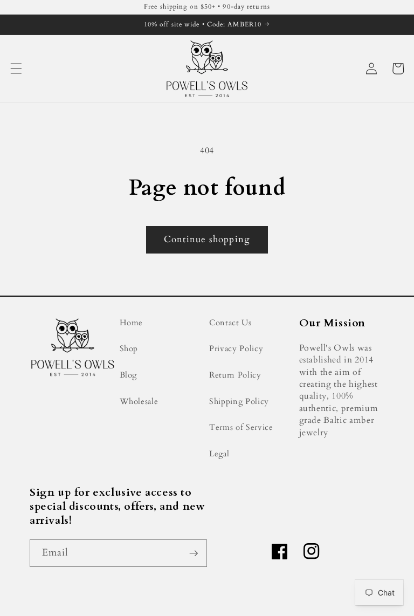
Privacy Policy (236, 348)
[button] (16, 68)
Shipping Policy (239, 401)
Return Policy (235, 375)
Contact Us (230, 322)
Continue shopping (207, 239)
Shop (129, 348)
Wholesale (139, 401)
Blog (128, 375)
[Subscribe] (193, 553)
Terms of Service (241, 427)
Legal (219, 454)
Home (131, 322)
